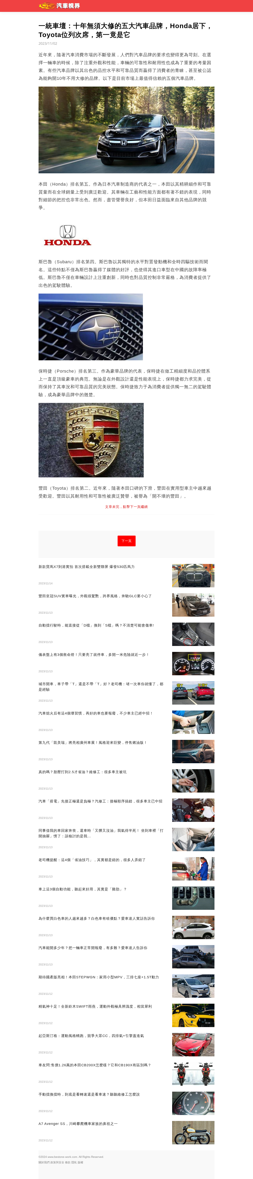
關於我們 (44, 1162)
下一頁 (127, 541)
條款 (68, 1162)
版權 (80, 1162)
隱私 (74, 1162)
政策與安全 (57, 1162)
